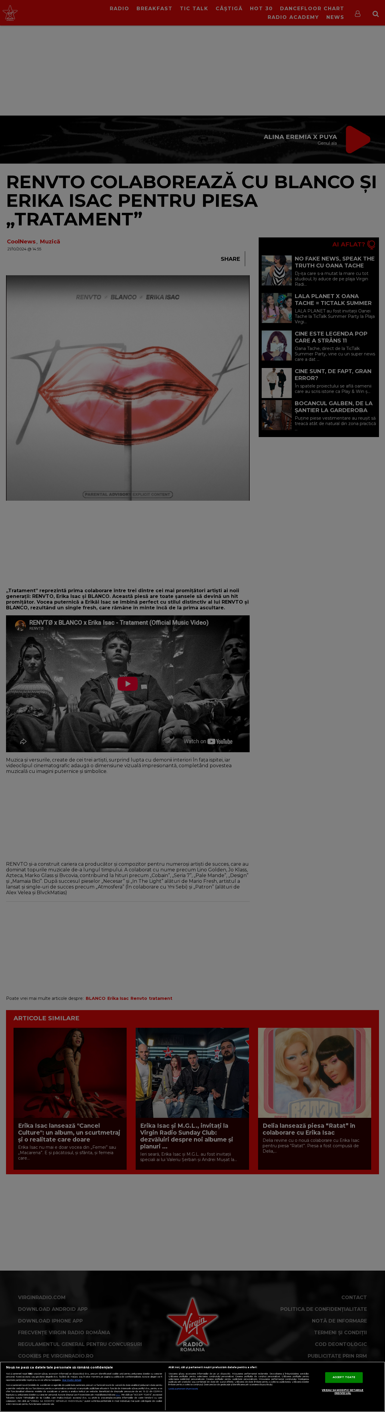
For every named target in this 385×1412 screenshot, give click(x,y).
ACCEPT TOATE (344, 1377)
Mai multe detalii (71, 1380)
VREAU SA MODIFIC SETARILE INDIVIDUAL (342, 1392)
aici (118, 1394)
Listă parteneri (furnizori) (183, 1388)
